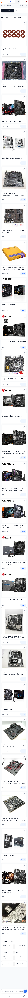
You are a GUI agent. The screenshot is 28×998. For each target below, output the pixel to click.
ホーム (3, 5)
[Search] (2, 991)
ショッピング (10, 5)
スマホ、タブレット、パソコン (21, 5)
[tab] (11, 1)
